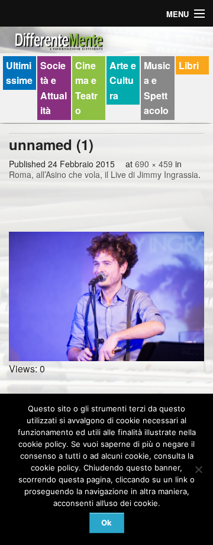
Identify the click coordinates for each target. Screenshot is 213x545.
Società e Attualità (53, 88)
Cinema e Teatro (86, 88)
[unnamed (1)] (106, 297)
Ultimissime (19, 73)
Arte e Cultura (122, 80)
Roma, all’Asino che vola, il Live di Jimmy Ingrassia (103, 174)
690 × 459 (154, 164)
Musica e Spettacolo (157, 88)
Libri (189, 65)
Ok (106, 522)
